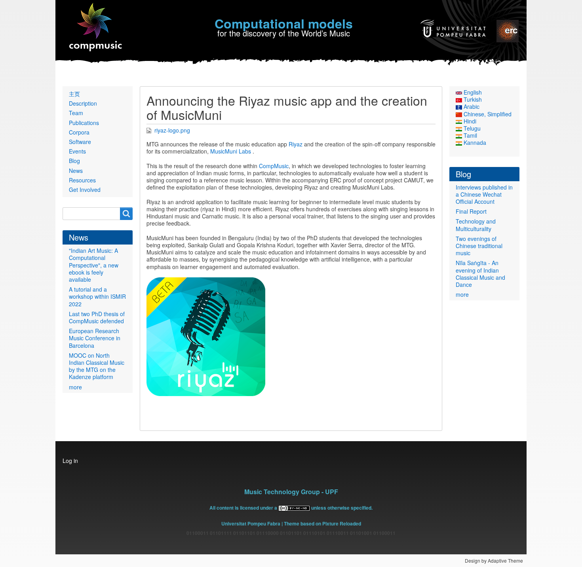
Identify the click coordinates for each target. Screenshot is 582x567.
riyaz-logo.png (172, 130)
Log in (70, 461)
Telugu (471, 128)
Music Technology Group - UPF (291, 491)
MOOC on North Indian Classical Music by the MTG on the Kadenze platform (96, 366)
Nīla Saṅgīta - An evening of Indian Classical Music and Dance (480, 273)
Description (83, 103)
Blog (74, 161)
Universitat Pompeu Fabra (250, 523)
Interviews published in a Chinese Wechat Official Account (484, 194)
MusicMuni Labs (230, 151)
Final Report (471, 211)
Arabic (470, 106)
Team (76, 113)
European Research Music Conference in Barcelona (94, 338)
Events (77, 151)
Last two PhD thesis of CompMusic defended (97, 317)
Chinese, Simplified (487, 114)
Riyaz (295, 144)
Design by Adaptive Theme (494, 560)
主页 (74, 94)
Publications (84, 123)
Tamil (469, 135)
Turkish (472, 99)
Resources (82, 180)
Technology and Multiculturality (476, 224)
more (75, 387)
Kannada (474, 142)
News (76, 170)
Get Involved (85, 189)
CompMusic (274, 166)
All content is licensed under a (243, 507)
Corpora (79, 132)
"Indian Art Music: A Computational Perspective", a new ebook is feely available (93, 265)
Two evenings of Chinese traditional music (479, 246)
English (472, 92)
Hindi (469, 121)
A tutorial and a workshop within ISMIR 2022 (97, 296)
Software (80, 142)
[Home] (96, 27)
